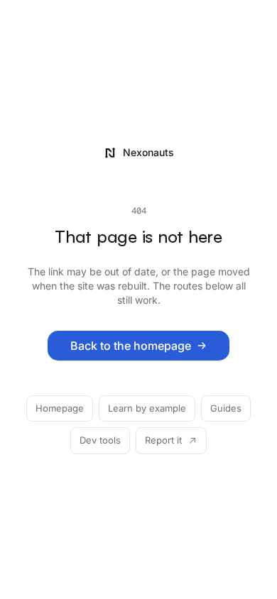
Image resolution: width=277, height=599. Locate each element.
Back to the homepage (130, 346)
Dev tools (100, 440)
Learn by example (147, 408)
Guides (225, 408)
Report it (163, 440)
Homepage (60, 408)
